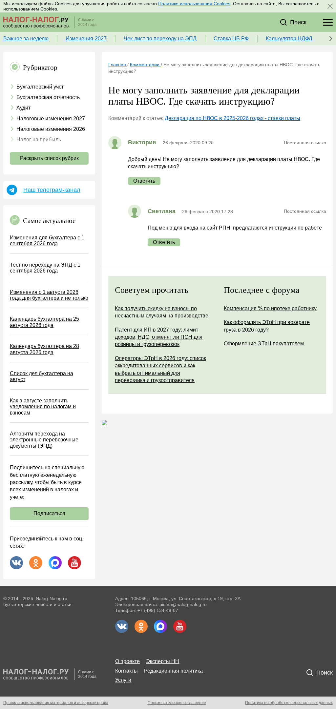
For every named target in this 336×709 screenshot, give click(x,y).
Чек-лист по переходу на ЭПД (160, 38)
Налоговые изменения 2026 (50, 129)
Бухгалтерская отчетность (48, 97)
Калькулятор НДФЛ (289, 38)
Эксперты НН (162, 661)
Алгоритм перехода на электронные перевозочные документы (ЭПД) (44, 440)
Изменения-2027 (86, 38)
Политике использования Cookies (194, 3)
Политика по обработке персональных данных (289, 702)
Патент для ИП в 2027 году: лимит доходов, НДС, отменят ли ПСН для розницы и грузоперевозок (158, 337)
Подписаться (49, 513)
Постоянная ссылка (305, 142)
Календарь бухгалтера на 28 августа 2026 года (44, 349)
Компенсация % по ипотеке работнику (270, 308)
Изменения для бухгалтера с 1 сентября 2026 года (47, 240)
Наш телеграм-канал (51, 190)
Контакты (126, 671)
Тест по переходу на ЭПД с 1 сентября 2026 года (45, 267)
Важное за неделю (26, 38)
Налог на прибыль (38, 139)
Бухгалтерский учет (40, 87)
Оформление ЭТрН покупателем (264, 343)
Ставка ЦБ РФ (231, 38)
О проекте (127, 661)
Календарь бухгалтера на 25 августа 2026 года (44, 322)
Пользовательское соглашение (177, 702)
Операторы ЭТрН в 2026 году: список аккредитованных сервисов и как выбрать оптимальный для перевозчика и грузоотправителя (160, 369)
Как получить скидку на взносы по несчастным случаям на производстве (161, 312)
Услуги (123, 680)
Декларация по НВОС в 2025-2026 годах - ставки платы (232, 118)
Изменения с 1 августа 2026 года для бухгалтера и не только (49, 295)
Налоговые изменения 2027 (50, 118)
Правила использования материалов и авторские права (55, 702)
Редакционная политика (173, 671)
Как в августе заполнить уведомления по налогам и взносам (43, 406)
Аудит (23, 108)
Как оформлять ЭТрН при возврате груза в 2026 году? (267, 325)
